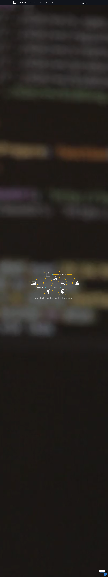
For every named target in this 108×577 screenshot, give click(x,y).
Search (83, 3)
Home (31, 2)
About (53, 2)
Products (42, 2)
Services (36, 2)
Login (86, 3)
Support (48, 2)
